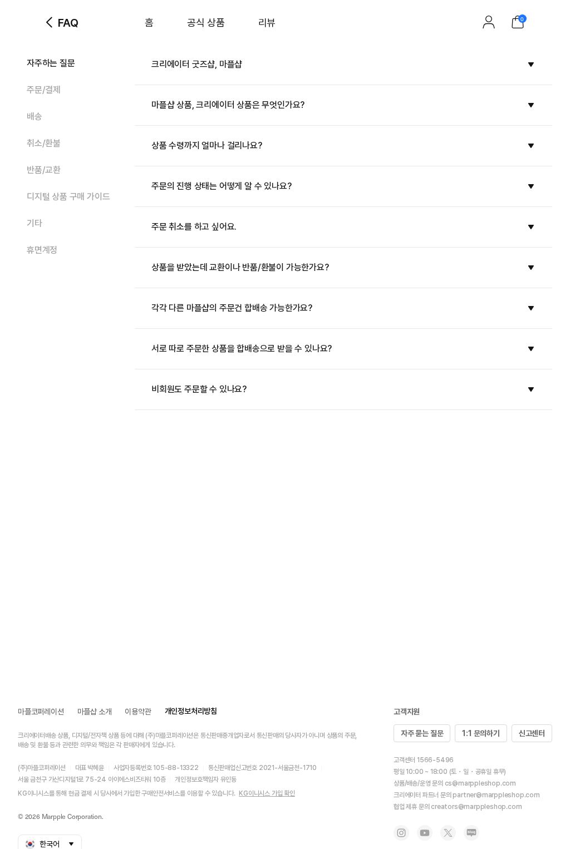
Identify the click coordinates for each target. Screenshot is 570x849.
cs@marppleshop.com (480, 783)
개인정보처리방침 (191, 711)
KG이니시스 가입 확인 (267, 793)
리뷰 (267, 22)
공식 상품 (206, 22)
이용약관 (138, 711)
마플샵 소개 (94, 711)
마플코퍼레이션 (41, 711)
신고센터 (532, 733)
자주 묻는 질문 (422, 733)
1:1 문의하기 (480, 733)
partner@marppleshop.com (496, 795)
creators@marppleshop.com (476, 807)
